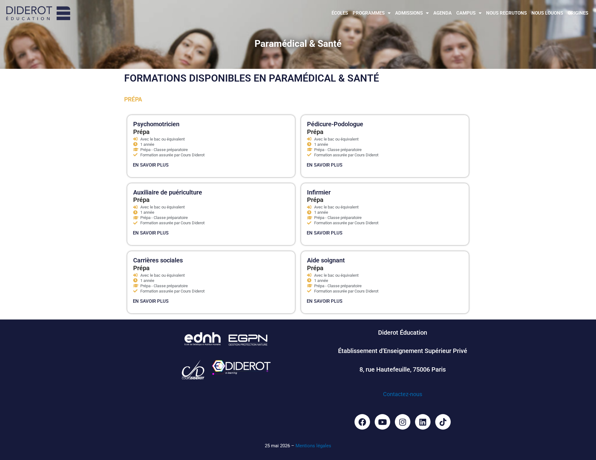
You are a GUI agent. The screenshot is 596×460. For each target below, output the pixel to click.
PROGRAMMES (369, 13)
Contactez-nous (402, 394)
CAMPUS (466, 13)
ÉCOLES (340, 13)
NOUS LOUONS (547, 13)
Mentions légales (313, 446)
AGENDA (442, 13)
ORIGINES (578, 13)
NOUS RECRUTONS (506, 13)
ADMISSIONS (409, 13)
